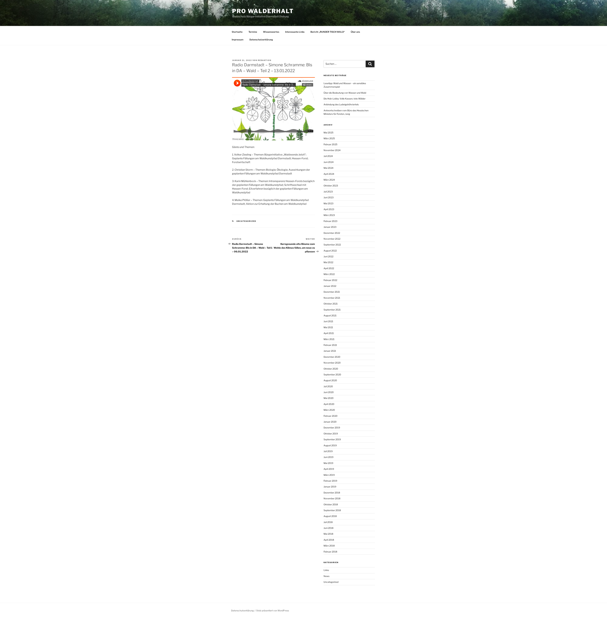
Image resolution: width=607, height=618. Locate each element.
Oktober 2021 (331, 303)
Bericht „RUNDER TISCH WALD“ (327, 31)
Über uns (355, 31)
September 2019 (332, 439)
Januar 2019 (330, 486)
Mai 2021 (328, 327)
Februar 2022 (330, 280)
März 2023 (329, 215)
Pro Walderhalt (263, 11)
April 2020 (329, 404)
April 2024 (329, 174)
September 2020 (332, 374)
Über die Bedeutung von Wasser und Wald (345, 92)
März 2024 (329, 179)
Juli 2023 (328, 191)
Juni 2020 (329, 392)
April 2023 (329, 209)
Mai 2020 (329, 398)
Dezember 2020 (332, 356)
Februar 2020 (330, 416)
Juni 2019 (328, 457)
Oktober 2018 (331, 504)
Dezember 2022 (332, 233)
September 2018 (332, 510)
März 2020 (329, 410)
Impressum (237, 39)
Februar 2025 (330, 144)
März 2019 (329, 475)
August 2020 (330, 380)
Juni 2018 (328, 528)
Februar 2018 (330, 551)
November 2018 (332, 498)
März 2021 (329, 339)
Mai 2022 (328, 262)
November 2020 (332, 362)
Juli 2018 (328, 522)
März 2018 (329, 545)
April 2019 (329, 469)
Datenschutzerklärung (261, 39)
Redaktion (264, 60)
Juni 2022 (328, 256)
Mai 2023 (328, 203)
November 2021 (332, 297)
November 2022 (332, 238)
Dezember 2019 (332, 427)
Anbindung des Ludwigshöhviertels (341, 104)
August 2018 (330, 516)
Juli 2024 (328, 156)
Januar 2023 (330, 227)
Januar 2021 (330, 350)
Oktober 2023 (331, 185)
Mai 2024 (328, 168)
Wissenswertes (271, 31)
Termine (252, 31)
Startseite (237, 31)
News (326, 576)
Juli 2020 (328, 386)
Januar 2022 (330, 286)
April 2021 (329, 333)
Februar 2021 (330, 345)
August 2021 (330, 315)
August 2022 (330, 250)
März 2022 (329, 274)
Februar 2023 (330, 221)
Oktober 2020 (331, 368)
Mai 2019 (328, 463)
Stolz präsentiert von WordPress (272, 610)
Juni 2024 (329, 162)
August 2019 (330, 445)
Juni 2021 (328, 321)
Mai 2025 (328, 132)
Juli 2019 (328, 451)
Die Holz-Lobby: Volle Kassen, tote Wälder (344, 98)
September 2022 (332, 244)
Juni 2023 (329, 197)
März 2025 (329, 138)
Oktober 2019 (331, 433)
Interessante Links (294, 31)
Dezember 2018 (332, 492)
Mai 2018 (328, 533)
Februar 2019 (330, 480)
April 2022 (329, 268)
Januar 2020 (330, 421)
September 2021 (332, 309)
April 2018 (329, 539)
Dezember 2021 (332, 291)
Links (326, 570)
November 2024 (332, 150)
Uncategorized (246, 221)
